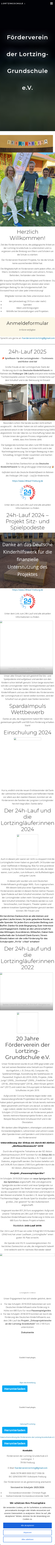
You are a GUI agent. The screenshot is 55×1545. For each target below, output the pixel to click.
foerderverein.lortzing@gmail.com (38, 338)
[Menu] (51, 3)
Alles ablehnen (28, 1539)
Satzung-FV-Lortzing (27, 1424)
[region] (27, 1522)
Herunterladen (14, 1389)
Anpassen (28, 1532)
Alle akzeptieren (27, 1525)
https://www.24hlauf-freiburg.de (27, 480)
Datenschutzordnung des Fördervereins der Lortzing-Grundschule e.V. (27, 1437)
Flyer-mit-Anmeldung (27, 1382)
